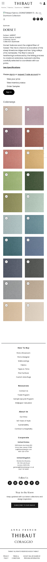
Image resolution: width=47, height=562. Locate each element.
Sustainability (23, 425)
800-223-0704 (23, 451)
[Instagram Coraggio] (37, 483)
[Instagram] (15, 483)
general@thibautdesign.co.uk (23, 467)
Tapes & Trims (23, 369)
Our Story (23, 417)
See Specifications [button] (11, 67)
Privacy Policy (6, 557)
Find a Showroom (23, 353)
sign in (12, 74)
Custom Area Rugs (23, 377)
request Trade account (28, 74)
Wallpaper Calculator (23, 403)
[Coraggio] (24, 541)
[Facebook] (10, 483)
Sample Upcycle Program (23, 399)
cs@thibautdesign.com (23, 449)
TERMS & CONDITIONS (16, 557)
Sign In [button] (9, 92)
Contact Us (23, 391)
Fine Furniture (23, 373)
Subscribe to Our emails (24, 505)
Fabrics (23, 365)
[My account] (44, 3)
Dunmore (6, 26)
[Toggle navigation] (4, 3)
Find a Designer (23, 357)
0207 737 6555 (23, 469)
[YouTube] (21, 483)
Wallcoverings (23, 361)
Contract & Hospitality (23, 429)
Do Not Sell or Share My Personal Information (31, 557)
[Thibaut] (23, 535)
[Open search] (41, 3)
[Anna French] (23, 529)
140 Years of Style (24, 421)
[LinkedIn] (26, 483)
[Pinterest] (41, 19)
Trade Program (24, 395)
